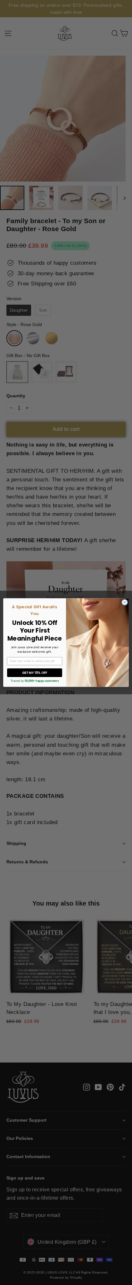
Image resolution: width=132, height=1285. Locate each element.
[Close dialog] (125, 602)
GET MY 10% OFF (34, 672)
